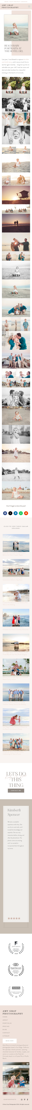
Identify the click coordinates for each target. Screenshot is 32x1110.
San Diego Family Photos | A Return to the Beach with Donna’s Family (15, 728)
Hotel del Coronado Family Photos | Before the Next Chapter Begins (14, 554)
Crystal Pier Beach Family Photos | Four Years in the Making (15, 603)
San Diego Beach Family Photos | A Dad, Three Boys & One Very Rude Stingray (15, 653)
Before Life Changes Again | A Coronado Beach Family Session (15, 678)
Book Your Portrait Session (16, 1)
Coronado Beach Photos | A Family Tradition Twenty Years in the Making (14, 703)
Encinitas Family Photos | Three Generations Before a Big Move (12, 579)
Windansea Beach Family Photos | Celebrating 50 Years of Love (13, 753)
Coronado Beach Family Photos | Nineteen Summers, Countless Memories (15, 628)
